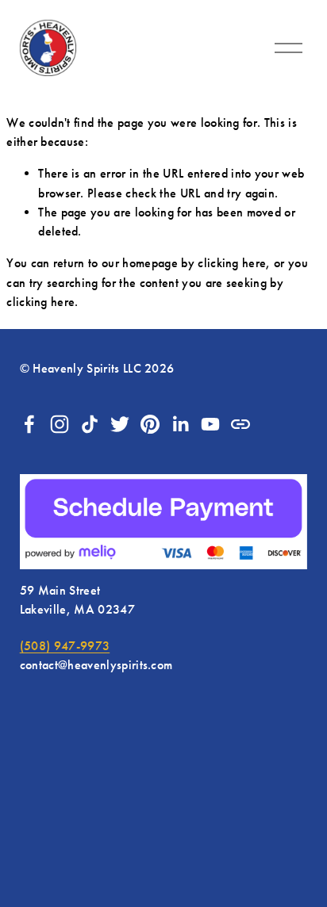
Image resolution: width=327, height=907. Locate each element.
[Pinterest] (150, 424)
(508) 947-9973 (65, 645)
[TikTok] (89, 424)
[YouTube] (210, 424)
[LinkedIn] (180, 424)
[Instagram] (59, 424)
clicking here (232, 262)
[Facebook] (29, 424)
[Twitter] (119, 424)
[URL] (240, 424)
